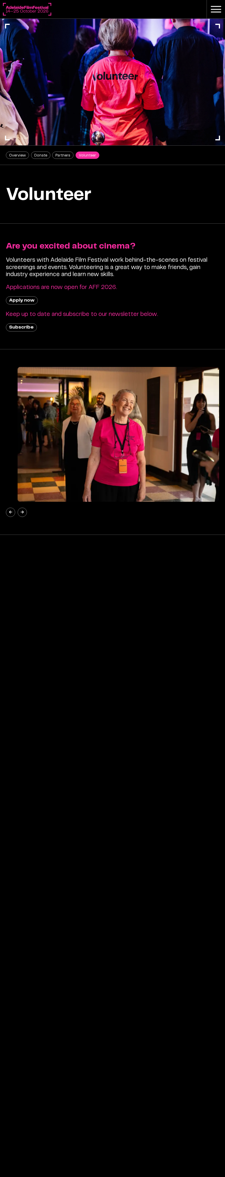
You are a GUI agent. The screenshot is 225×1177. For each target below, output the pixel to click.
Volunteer (87, 155)
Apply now (22, 300)
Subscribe (21, 327)
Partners (62, 155)
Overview (17, 155)
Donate (40, 155)
